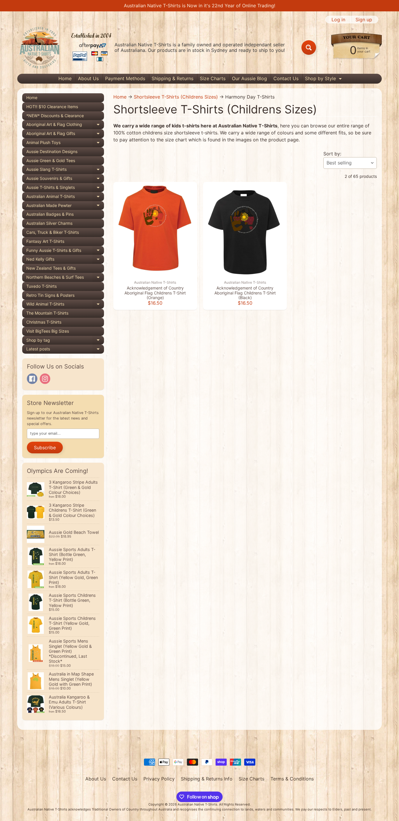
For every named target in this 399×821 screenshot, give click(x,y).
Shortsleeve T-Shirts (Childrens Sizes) (176, 97)
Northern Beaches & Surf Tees (65, 278)
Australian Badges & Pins (50, 214)
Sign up (363, 19)
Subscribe (45, 447)
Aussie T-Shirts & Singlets (65, 188)
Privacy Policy (159, 779)
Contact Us (286, 78)
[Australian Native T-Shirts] (65, 47)
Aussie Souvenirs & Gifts (65, 179)
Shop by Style (324, 79)
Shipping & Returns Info (207, 779)
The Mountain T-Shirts (47, 312)
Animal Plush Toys (65, 143)
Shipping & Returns (172, 78)
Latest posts (65, 350)
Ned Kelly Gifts (65, 260)
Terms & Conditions (292, 779)
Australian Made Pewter (65, 206)
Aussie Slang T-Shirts (65, 170)
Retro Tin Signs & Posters (50, 295)
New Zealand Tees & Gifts (51, 268)
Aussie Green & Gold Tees (50, 160)
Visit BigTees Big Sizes (47, 331)
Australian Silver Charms (49, 223)
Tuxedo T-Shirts (41, 286)
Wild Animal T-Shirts (65, 305)
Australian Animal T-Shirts (65, 197)
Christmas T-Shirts (43, 322)
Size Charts (212, 78)
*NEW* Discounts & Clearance (55, 115)
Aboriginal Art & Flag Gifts (65, 134)
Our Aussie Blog (249, 78)
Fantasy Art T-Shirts (45, 241)
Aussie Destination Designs (51, 151)
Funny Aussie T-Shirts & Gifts (65, 251)
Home (65, 78)
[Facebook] (32, 378)
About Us (88, 78)
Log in (338, 19)
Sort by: (332, 154)
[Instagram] (45, 378)
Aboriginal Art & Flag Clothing (65, 125)
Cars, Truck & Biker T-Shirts (52, 232)
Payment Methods (125, 78)
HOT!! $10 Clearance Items (52, 106)
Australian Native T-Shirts (197, 804)
